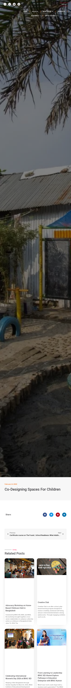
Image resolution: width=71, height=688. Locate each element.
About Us (35, 11)
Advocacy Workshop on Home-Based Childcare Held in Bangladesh (19, 608)
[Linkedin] (18, 4)
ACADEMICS (35, 16)
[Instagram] (9, 4)
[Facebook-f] (5, 4)
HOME (25, 11)
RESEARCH (61, 11)
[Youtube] (14, 4)
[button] (45, 515)
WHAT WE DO (47, 11)
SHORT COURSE (50, 16)
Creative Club (43, 602)
